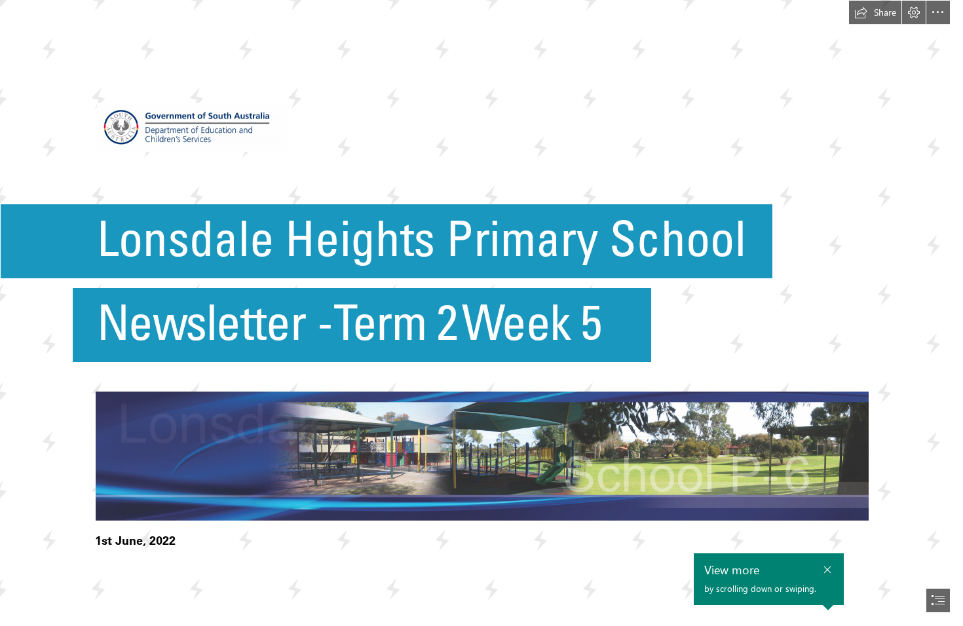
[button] (875, 12)
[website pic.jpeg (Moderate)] (481, 455)
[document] (481, 313)
